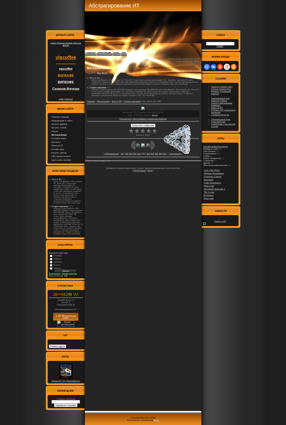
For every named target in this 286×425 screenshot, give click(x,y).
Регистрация (104, 53)
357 (122, 154)
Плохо (57, 265)
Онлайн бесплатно (215, 146)
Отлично (58, 255)
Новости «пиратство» (221, 87)
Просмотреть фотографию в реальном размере (143, 119)
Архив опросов (69, 273)
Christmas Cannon (212, 176)
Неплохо (58, 262)
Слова (206, 156)
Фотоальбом (103, 101)
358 (126, 154)
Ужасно (57, 268)
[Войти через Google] (227, 67)
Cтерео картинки (60, 206)
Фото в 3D (56, 179)
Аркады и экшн (210, 149)
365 (156, 154)
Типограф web (218, 122)
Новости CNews (219, 101)
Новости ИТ (217, 108)
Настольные (209, 151)
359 (130, 154)
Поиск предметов (212, 158)
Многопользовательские (215, 165)
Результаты (54, 273)
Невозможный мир (220, 98)
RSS (123, 53)
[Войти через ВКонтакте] (213, 67)
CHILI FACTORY (212, 170)
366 (160, 154)
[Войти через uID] (207, 67)
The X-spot (209, 192)
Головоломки (209, 153)
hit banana (208, 195)
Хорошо (57, 259)
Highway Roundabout (214, 173)
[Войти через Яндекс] (220, 67)
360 (135, 154)
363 (148, 154)
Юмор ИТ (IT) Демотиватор (65, 381)
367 (164, 154)
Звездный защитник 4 (214, 189)
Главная (90, 53)
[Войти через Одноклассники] (234, 67)
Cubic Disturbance (212, 183)
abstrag (155, 115)
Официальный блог (220, 119)
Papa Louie (209, 186)
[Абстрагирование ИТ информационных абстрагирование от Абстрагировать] (65, 295)
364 (152, 154)
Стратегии (208, 160)
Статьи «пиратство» (221, 89)
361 (139, 154)
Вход (116, 53)
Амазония (208, 179)
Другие (206, 163)
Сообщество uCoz (220, 115)
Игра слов (209, 198)
